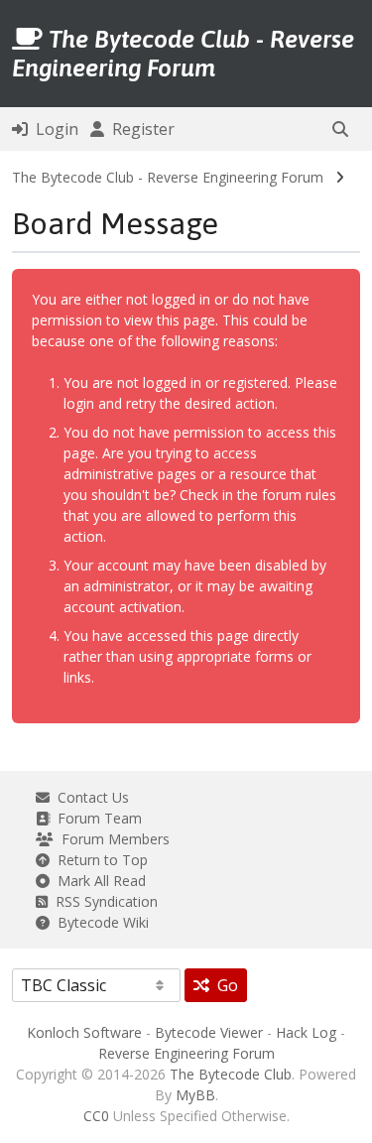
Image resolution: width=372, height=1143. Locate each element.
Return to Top (99, 859)
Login (53, 129)
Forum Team (96, 818)
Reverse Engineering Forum (186, 1053)
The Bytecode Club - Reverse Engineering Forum (167, 177)
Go (223, 985)
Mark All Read (98, 880)
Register (139, 129)
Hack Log (306, 1032)
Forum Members (112, 838)
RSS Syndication (103, 901)
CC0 (96, 1115)
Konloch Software (84, 1032)
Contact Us (89, 797)
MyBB (195, 1094)
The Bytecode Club (231, 1074)
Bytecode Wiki (99, 922)
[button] (340, 129)
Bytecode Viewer (209, 1032)
